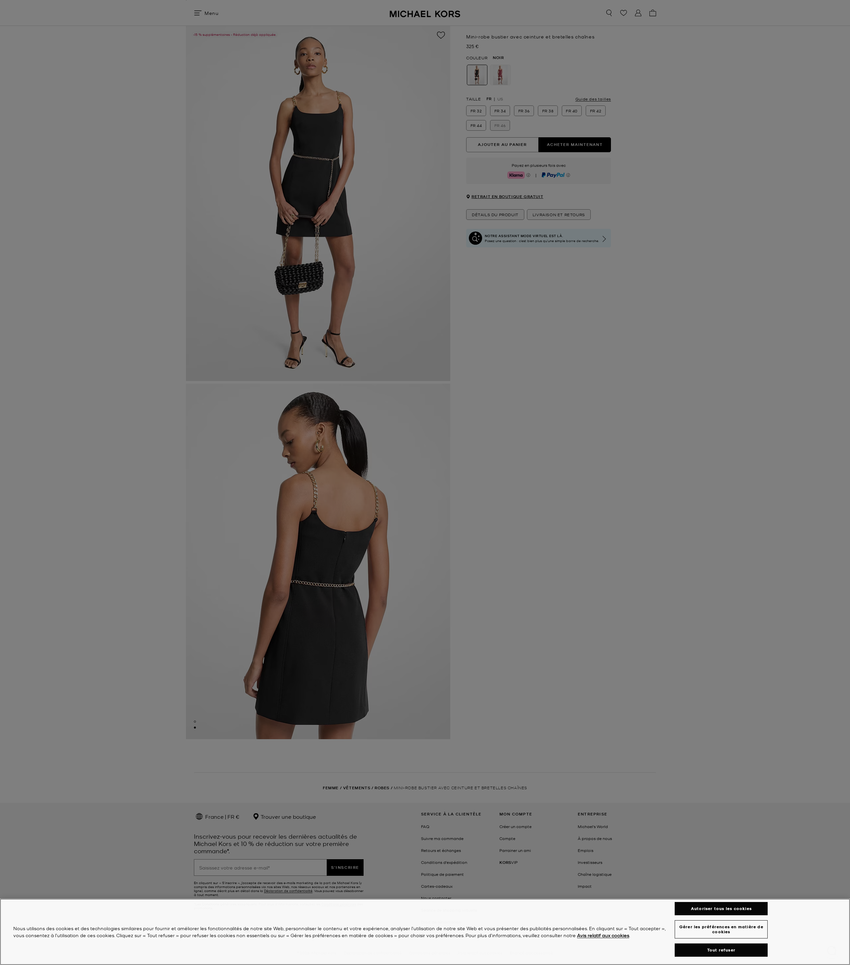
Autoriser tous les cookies (721, 908)
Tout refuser (721, 950)
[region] (425, 932)
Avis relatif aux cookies (603, 935)
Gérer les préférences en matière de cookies (721, 929)
